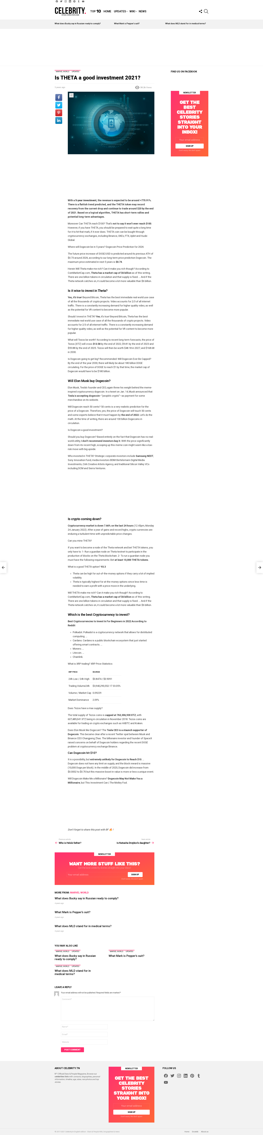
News (142, 11)
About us (204, 1132)
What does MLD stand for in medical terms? (185, 23)
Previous (56, 24)
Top (95, 11)
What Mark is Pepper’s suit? (127, 23)
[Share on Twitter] (58, 105)
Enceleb (195, 1132)
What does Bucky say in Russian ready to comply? (78, 23)
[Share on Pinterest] (58, 112)
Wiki (132, 11)
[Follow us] (200, 11)
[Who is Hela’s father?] (3, 567)
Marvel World (79, 892)
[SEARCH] (206, 11)
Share (71, 95)
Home (107, 11)
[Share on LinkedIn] (58, 120)
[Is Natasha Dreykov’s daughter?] (259, 567)
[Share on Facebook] (58, 97)
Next (207, 24)
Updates (120, 11)
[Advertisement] (131, 47)
